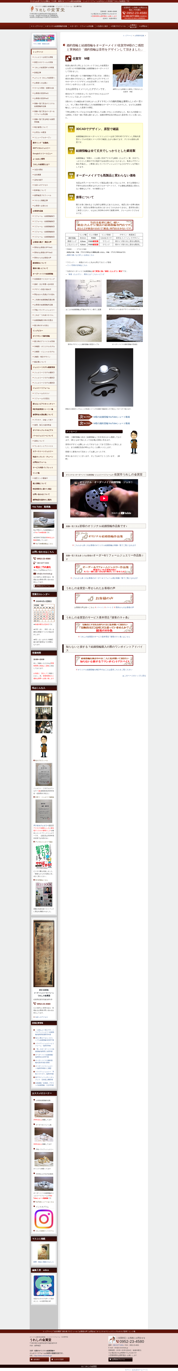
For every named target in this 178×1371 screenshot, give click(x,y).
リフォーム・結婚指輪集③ (44, 226)
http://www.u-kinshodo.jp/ (43, 1356)
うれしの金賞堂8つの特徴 (44, 67)
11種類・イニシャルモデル (44, 352)
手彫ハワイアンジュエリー (44, 310)
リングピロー (38, 331)
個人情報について (39, 483)
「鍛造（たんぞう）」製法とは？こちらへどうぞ (85, 274)
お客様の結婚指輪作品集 (43, 305)
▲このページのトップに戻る (134, 676)
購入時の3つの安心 (41, 325)
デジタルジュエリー (41, 825)
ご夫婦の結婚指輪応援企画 (44, 300)
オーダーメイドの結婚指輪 (43, 274)
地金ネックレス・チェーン (43, 457)
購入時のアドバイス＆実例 (44, 341)
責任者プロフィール (69, 1331)
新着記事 (37, 73)
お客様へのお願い (41, 83)
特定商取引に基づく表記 (42, 489)
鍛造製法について (39, 263)
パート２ (109, 607)
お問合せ (144, 26)
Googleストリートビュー (42, 153)
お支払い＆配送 (40, 132)
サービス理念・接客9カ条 (44, 88)
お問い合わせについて (41, 494)
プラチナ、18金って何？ (43, 420)
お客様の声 (83, 1331)
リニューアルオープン (42, 137)
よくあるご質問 (39, 159)
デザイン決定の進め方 (42, 289)
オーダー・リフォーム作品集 (82, 26)
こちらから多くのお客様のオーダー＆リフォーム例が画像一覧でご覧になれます (105, 578)
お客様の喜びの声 (133, 26)
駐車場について (40, 190)
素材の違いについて (40, 268)
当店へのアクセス (41, 185)
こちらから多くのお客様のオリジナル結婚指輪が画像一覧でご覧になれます (105, 545)
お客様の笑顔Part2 (41, 98)
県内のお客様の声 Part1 (43, 247)
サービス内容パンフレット (43, 467)
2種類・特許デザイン (42, 357)
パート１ (100, 607)
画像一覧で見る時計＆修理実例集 (44, 120)
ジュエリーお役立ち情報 (43, 57)
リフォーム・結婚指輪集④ (44, 232)
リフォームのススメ (42, 393)
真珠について (39, 441)
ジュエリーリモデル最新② (44, 378)
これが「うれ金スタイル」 (44, 315)
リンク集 (36, 473)
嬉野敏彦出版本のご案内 (42, 500)
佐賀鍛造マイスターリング (44, 279)
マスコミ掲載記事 (41, 200)
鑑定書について (40, 362)
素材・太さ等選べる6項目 (44, 284)
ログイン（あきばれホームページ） (136, 1370)
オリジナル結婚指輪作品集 (57, 26)
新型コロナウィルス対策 (43, 62)
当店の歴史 (38, 170)
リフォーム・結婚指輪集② (44, 221)
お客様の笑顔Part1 (41, 93)
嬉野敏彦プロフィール (42, 195)
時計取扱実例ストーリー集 (43, 409)
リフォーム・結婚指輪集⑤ (44, 237)
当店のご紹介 (103, 26)
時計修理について (41, 127)
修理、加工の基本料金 (42, 425)
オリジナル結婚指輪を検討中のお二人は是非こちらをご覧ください (105, 670)
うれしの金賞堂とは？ (41, 164)
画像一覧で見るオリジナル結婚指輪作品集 (44, 104)
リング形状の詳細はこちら (77, 265)
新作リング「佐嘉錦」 (41, 143)
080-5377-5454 (118, 1345)
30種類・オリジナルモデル (44, 346)
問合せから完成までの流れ (44, 294)
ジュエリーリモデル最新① (44, 372)
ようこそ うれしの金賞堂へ (44, 78)
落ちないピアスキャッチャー (44, 404)
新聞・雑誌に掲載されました (43, 1262)
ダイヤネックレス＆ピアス (43, 430)
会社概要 (37, 175)
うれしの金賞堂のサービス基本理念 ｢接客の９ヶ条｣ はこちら (105, 637)
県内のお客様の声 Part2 (43, 252)
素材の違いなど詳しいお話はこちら (80, 255)
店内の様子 (38, 180)
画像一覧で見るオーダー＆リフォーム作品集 (44, 112)
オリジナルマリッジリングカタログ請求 (112, 1331)
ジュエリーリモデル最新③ (44, 383)
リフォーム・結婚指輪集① (44, 216)
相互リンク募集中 (41, 478)
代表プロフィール (119, 26)
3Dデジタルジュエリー (41, 148)
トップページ (38, 26)
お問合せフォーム (39, 462)
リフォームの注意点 (42, 398)
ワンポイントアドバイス (43, 446)
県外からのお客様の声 (125, 607)
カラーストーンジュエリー (43, 451)
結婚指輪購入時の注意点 (43, 320)
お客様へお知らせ (41, 206)
